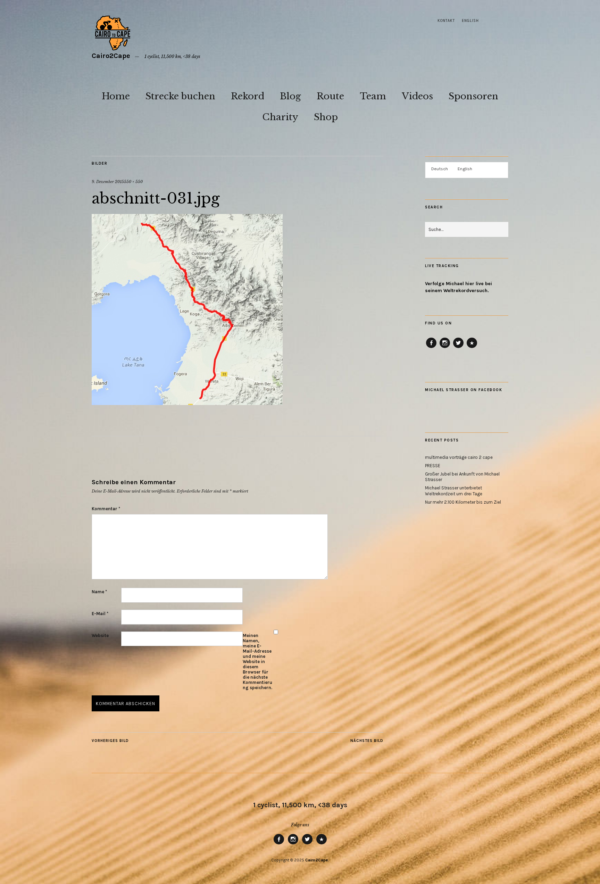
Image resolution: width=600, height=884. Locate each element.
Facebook (431, 347)
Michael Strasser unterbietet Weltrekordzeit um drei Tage (453, 490)
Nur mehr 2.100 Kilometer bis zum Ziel (463, 502)
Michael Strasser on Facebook (463, 390)
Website (100, 635)
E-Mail (100, 613)
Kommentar (106, 508)
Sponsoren (473, 96)
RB (471, 347)
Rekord (247, 96)
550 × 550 (133, 181)
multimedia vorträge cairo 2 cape (459, 457)
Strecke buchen (180, 96)
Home (116, 96)
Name (99, 591)
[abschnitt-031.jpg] (187, 402)
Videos (417, 96)
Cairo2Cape (111, 56)
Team (373, 96)
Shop (326, 117)
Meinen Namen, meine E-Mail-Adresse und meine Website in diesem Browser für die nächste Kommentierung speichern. (257, 661)
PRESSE (432, 465)
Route (330, 96)
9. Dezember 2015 (108, 181)
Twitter (458, 347)
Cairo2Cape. (317, 860)
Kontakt (446, 20)
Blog (290, 96)
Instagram (445, 347)
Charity (280, 117)
